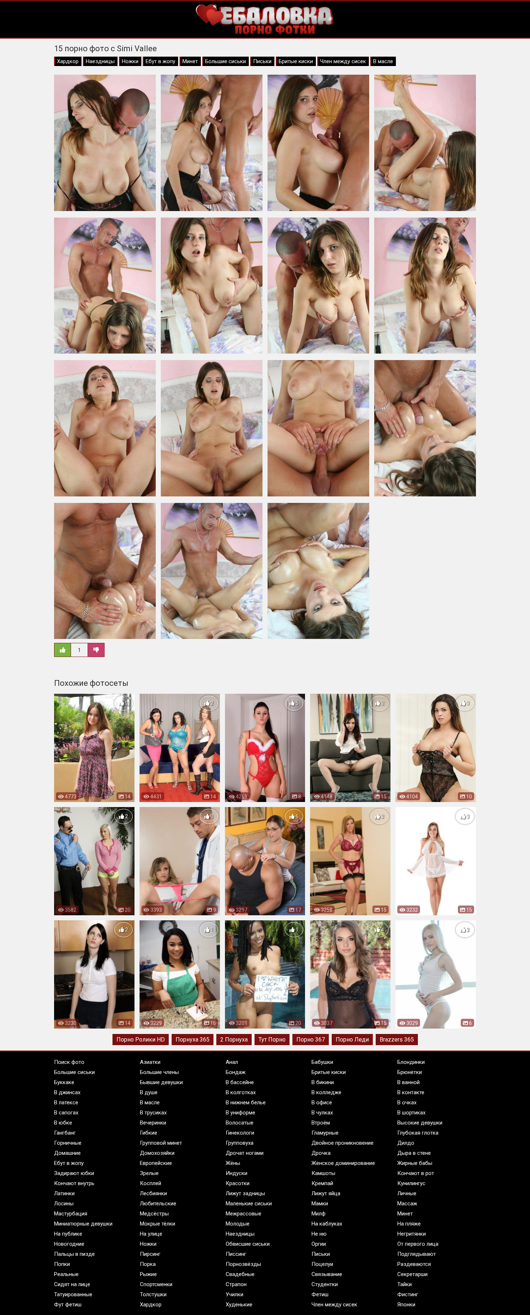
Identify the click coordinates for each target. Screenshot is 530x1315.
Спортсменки (156, 1284)
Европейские (156, 1163)
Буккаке (64, 1082)
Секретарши (412, 1274)
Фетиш (320, 1294)
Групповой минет (161, 1143)
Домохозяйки (157, 1153)
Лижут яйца (326, 1193)
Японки (406, 1304)
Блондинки (411, 1062)
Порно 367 (310, 1039)
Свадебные (240, 1274)
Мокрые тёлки (157, 1223)
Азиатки (150, 1062)
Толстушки (153, 1294)
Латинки (64, 1193)
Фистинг (407, 1294)
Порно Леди (352, 1039)
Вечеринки (153, 1122)
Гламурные (325, 1133)
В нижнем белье (246, 1102)
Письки (262, 61)
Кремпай (322, 1183)
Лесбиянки (153, 1193)
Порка (148, 1264)
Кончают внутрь (74, 1183)
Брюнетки (409, 1072)
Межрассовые (243, 1213)
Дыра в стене (414, 1153)
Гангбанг (65, 1133)
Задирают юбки (74, 1173)
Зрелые (149, 1173)
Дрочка (321, 1153)
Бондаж (236, 1072)
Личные (406, 1193)
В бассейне (240, 1082)
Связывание (327, 1274)
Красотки (237, 1183)
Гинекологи (240, 1133)
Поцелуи (322, 1264)
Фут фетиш (67, 1304)
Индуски (236, 1173)
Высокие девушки (419, 1122)
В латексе (66, 1102)
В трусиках (153, 1112)
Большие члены (159, 1072)
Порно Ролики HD (140, 1039)
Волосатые (239, 1122)
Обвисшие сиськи (248, 1244)
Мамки (320, 1203)
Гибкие (148, 1133)
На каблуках (327, 1223)
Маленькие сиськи (249, 1203)
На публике (68, 1234)
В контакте (410, 1092)
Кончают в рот (415, 1173)
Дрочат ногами (245, 1153)
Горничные (67, 1143)
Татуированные (73, 1294)
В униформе (240, 1112)
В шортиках (411, 1112)
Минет (190, 61)
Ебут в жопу (160, 61)
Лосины (64, 1203)
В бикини (323, 1082)
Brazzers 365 (397, 1039)
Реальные (66, 1274)
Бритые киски (296, 61)
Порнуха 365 (192, 1039)
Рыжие (148, 1274)
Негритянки (411, 1234)
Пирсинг (150, 1254)
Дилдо (405, 1143)
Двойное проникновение (343, 1143)
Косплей (150, 1183)
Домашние (67, 1153)
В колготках (241, 1092)
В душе (149, 1092)
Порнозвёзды (243, 1264)
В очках (406, 1102)
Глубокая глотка (417, 1133)
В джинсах (67, 1092)
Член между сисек (343, 61)
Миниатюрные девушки (83, 1223)
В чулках (322, 1112)
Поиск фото (69, 1062)
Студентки (325, 1284)
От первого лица (417, 1244)
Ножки (130, 61)
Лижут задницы (245, 1193)
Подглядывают (416, 1254)
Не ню (319, 1234)
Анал (232, 1062)
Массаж (407, 1203)
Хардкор (68, 61)
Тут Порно (272, 1039)
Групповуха (239, 1143)
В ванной (408, 1082)
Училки (234, 1294)
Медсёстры (154, 1213)
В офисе (322, 1102)
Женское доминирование (343, 1163)
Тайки (404, 1284)
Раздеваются (414, 1264)
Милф (319, 1213)
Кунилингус (411, 1183)
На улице (151, 1234)
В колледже (326, 1092)
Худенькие (239, 1304)
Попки (62, 1264)
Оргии (319, 1244)
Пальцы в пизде (74, 1254)
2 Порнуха (234, 1039)
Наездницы (100, 61)
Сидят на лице (72, 1284)
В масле (383, 61)
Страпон (236, 1284)
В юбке (63, 1122)
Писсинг (236, 1254)
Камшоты (323, 1173)
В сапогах (66, 1112)
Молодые (237, 1223)
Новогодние (69, 1244)
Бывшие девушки (161, 1082)
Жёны (233, 1163)
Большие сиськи (225, 61)
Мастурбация (70, 1213)
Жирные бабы (414, 1163)
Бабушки (322, 1062)
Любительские (158, 1203)
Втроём (321, 1122)
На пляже (409, 1223)
